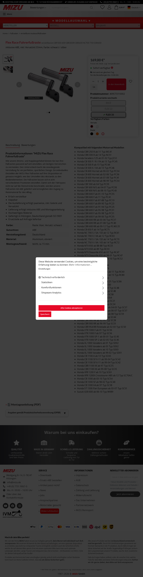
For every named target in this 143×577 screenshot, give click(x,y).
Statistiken (46, 282)
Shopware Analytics (51, 292)
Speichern (44, 314)
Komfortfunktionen (51, 287)
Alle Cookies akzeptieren (72, 308)
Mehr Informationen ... (80, 264)
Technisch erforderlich (53, 277)
